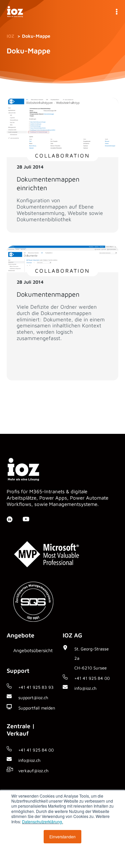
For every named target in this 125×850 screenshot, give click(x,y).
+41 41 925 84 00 (92, 678)
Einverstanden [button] (62, 836)
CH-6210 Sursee (90, 667)
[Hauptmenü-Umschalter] (116, 12)
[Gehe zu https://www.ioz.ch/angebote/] (34, 652)
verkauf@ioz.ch (33, 770)
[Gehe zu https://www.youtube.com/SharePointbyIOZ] (26, 519)
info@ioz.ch (29, 760)
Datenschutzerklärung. (42, 821)
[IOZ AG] (15, 12)
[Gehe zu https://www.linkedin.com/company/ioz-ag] (10, 520)
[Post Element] (62, 165)
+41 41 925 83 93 (36, 687)
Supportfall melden (36, 708)
